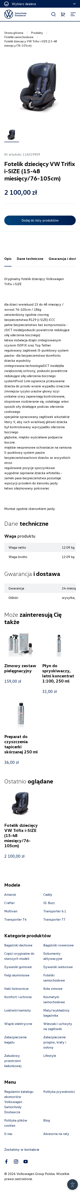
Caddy (47, 894)
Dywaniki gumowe (18, 967)
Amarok (10, 894)
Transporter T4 (15, 919)
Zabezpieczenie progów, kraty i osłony (54, 1042)
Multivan (10, 911)
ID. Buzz (49, 903)
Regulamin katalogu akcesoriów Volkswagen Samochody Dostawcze (18, 1101)
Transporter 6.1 (54, 911)
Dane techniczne (30, 258)
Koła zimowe (53, 988)
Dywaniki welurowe (58, 967)
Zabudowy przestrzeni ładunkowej (12, 1060)
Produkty (37, 32)
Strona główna (13, 32)
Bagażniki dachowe (18, 945)
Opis (8, 258)
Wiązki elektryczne (18, 1024)
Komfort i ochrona (18, 997)
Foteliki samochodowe (18, 37)
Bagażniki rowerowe (58, 945)
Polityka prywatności (59, 1091)
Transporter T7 (54, 919)
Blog (46, 1120)
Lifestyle (49, 1055)
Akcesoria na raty (56, 1134)
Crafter (9, 903)
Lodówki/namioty (17, 1010)
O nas (8, 1134)
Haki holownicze (16, 988)
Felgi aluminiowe (16, 975)
